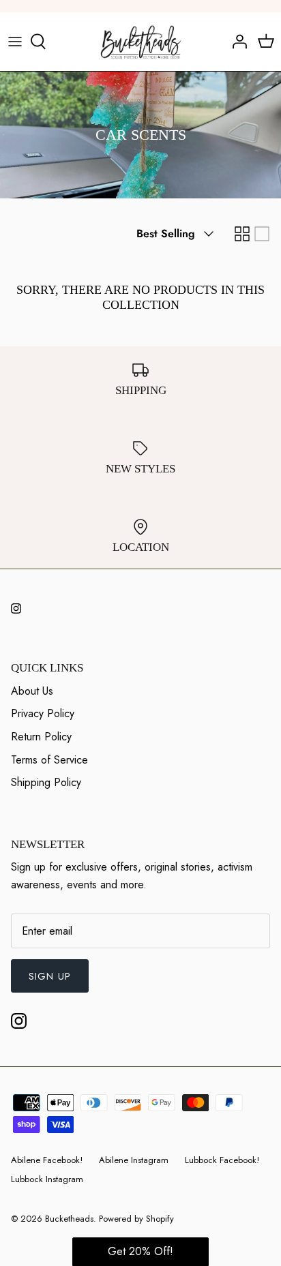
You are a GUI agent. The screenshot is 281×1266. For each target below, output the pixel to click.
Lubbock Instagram (47, 1179)
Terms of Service (49, 760)
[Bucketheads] (140, 41)
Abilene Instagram (133, 1160)
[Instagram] (16, 608)
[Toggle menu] (15, 42)
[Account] (236, 42)
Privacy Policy (42, 713)
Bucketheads (69, 1218)
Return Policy (41, 736)
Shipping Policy (46, 782)
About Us (32, 691)
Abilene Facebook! (47, 1160)
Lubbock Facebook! (222, 1160)
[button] (140, 1251)
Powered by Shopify (136, 1218)
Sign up (50, 976)
